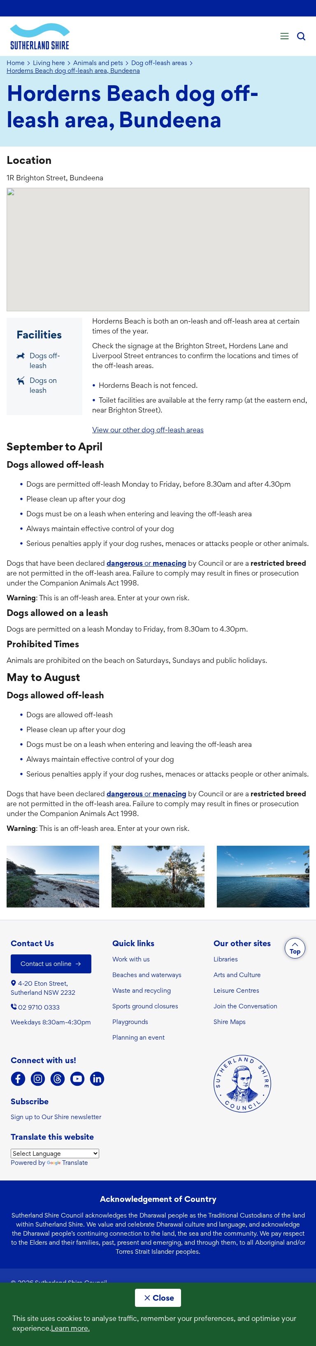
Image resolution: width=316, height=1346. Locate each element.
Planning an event (138, 1037)
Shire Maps (230, 1022)
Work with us (131, 959)
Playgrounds (130, 1022)
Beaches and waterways (146, 975)
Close (163, 1298)
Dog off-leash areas (159, 63)
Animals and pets (98, 63)
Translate (75, 1162)
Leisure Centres (236, 990)
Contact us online (46, 964)
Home (16, 63)
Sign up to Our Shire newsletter (56, 1117)
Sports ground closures (145, 1006)
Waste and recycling (141, 990)
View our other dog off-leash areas (148, 429)
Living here (49, 63)
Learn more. (70, 1328)
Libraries (226, 959)
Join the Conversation (245, 1006)
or (146, 563)
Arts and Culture (237, 975)
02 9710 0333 (39, 1007)
